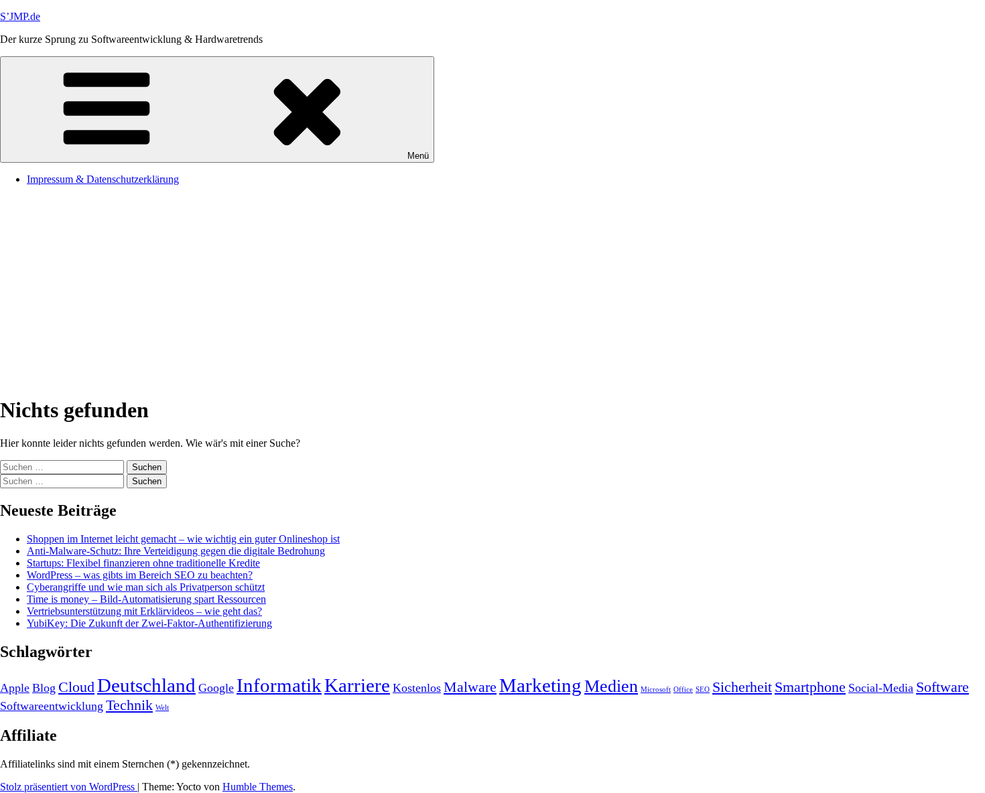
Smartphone (810, 686)
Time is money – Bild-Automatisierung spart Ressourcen (146, 599)
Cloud (76, 686)
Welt (162, 707)
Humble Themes (257, 786)
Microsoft (656, 689)
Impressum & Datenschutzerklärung (103, 179)
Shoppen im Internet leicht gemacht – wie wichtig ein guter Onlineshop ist (183, 539)
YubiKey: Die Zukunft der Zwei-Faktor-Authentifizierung (149, 623)
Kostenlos (417, 688)
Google (216, 688)
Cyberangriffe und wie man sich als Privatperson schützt (146, 587)
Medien (611, 686)
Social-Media (880, 688)
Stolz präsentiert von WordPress (68, 786)
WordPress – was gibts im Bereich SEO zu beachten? (140, 575)
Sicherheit (742, 686)
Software (942, 686)
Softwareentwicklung (51, 706)
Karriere (357, 685)
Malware (470, 686)
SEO (703, 689)
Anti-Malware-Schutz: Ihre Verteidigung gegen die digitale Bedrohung (176, 551)
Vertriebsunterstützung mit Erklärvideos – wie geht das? (144, 611)
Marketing (540, 685)
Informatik (279, 685)
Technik (129, 705)
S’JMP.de (20, 16)
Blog (44, 688)
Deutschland (146, 685)
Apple (14, 688)
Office (683, 689)
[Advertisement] (492, 290)
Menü (418, 156)
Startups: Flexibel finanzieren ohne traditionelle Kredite (143, 563)
